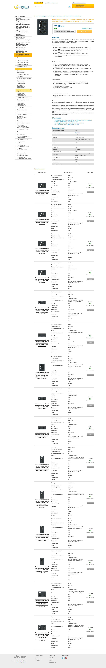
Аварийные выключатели (21, 71)
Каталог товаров (20, 16)
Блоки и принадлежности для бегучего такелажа (23, 20)
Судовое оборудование (21, 661)
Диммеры (20, 76)
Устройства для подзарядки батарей (23, 145)
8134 (59, 50)
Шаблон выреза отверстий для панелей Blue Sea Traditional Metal (69, 123)
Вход (83, 2)
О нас (51, 660)
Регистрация (76, 2)
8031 (59, 53)
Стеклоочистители (22, 139)
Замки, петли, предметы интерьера (23, 23)
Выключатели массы (23, 74)
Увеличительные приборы (22, 142)
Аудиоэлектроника (22, 60)
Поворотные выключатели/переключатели (21, 94)
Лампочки (20, 121)
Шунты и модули (22, 151)
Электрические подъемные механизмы (24, 157)
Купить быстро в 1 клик (87, 28)
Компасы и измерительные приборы (21, 117)
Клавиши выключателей (24, 78)
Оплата (48, 9)
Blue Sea (77, 132)
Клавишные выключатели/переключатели (21, 82)
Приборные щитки (22, 97)
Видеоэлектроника (22, 64)
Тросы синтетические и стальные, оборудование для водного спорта (23, 43)
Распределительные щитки (23, 100)
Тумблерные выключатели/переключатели (21, 104)
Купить (84, 31)
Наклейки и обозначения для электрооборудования (23, 126)
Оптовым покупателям (64, 9)
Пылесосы (20, 132)
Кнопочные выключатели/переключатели (21, 86)
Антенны (19, 58)
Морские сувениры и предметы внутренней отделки (23, 27)
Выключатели (21, 68)
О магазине (54, 9)
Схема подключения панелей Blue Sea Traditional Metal (66, 124)
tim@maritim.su (23, 662)
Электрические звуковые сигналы (22, 154)
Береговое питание (22, 62)
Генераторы (20, 107)
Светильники (21, 134)
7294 (59, 47)
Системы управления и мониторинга (23, 136)
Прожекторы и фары (23, 129)
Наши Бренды (53, 662)
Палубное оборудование (20, 34)
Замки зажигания (22, 110)
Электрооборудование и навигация (23, 55)
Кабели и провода (22, 114)
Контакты (36, 9)
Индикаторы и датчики (23, 112)
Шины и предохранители (22, 149)
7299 (59, 49)
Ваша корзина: (80, 5)
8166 (59, 52)
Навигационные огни (23, 123)
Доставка (42, 9)
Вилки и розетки (22, 66)
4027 (55, 95)
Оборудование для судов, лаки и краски (22, 31)
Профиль (38, 660)
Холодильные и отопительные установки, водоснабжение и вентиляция (21, 50)
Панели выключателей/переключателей (24, 90)
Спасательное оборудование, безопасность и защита (23, 39)
